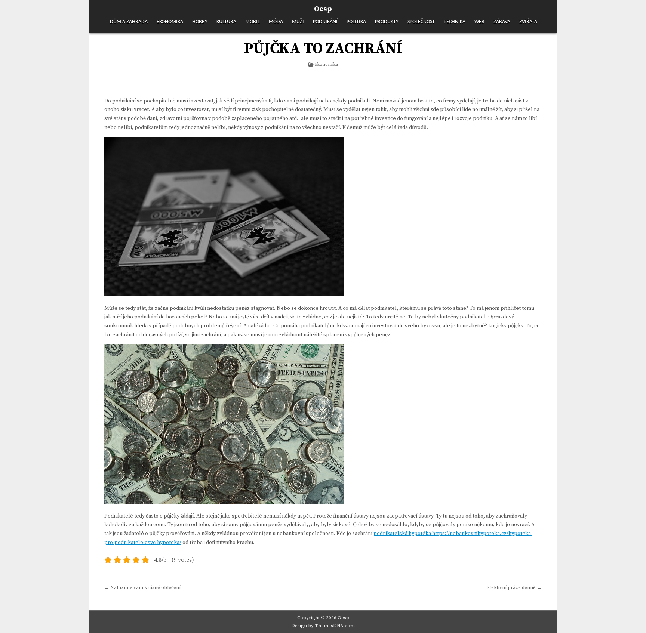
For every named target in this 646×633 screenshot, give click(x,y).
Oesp (323, 9)
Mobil (252, 22)
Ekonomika (170, 22)
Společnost (421, 22)
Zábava (501, 22)
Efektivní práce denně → (514, 587)
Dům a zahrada (129, 22)
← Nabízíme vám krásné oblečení (142, 587)
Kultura (226, 22)
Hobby (199, 22)
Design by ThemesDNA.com (323, 626)
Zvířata (528, 22)
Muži (298, 22)
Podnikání (325, 22)
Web (479, 22)
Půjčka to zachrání (323, 48)
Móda (276, 22)
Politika (356, 22)
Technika (454, 22)
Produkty (387, 22)
